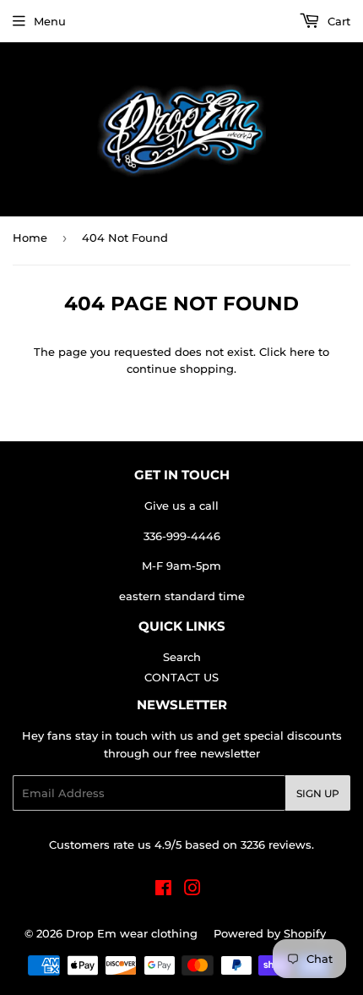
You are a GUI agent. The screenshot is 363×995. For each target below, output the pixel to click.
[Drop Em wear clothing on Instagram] (192, 890)
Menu (50, 21)
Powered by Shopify (270, 933)
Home (30, 237)
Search (182, 657)
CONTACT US (181, 677)
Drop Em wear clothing (132, 933)
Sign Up (317, 793)
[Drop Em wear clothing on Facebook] (163, 890)
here (302, 351)
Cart (337, 21)
